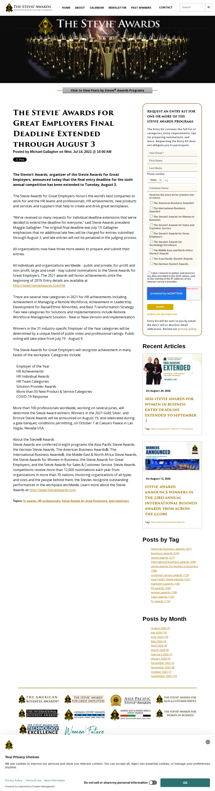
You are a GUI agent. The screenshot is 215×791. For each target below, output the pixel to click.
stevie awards (163, 558)
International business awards (168, 522)
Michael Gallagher (44, 151)
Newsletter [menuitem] (117, 7)
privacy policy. (187, 329)
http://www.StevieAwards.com (52, 490)
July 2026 (159, 632)
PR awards (161, 588)
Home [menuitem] (66, 7)
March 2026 (160, 650)
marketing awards (165, 584)
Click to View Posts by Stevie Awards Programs (107, 90)
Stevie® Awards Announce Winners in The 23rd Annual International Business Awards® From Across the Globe (171, 500)
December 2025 (162, 663)
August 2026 (160, 628)
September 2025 (164, 676)
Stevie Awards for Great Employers (84, 501)
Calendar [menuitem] (97, 7)
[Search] (208, 7)
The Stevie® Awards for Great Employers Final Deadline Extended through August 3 (63, 128)
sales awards (162, 597)
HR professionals (49, 501)
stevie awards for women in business (172, 428)
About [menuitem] (80, 7)
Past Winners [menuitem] (141, 7)
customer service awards (170, 575)
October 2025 (161, 672)
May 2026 (158, 641)
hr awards (29, 501)
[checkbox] (172, 233)
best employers (119, 501)
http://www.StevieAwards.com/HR (39, 285)
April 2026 (159, 645)
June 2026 (159, 637)
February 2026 (161, 654)
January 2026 (160, 658)
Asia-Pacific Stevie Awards (170, 579)
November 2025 (162, 667)
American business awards (171, 549)
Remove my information (162, 314)
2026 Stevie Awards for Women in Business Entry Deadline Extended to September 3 (170, 409)
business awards (165, 553)
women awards (164, 592)
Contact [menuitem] (166, 7)
